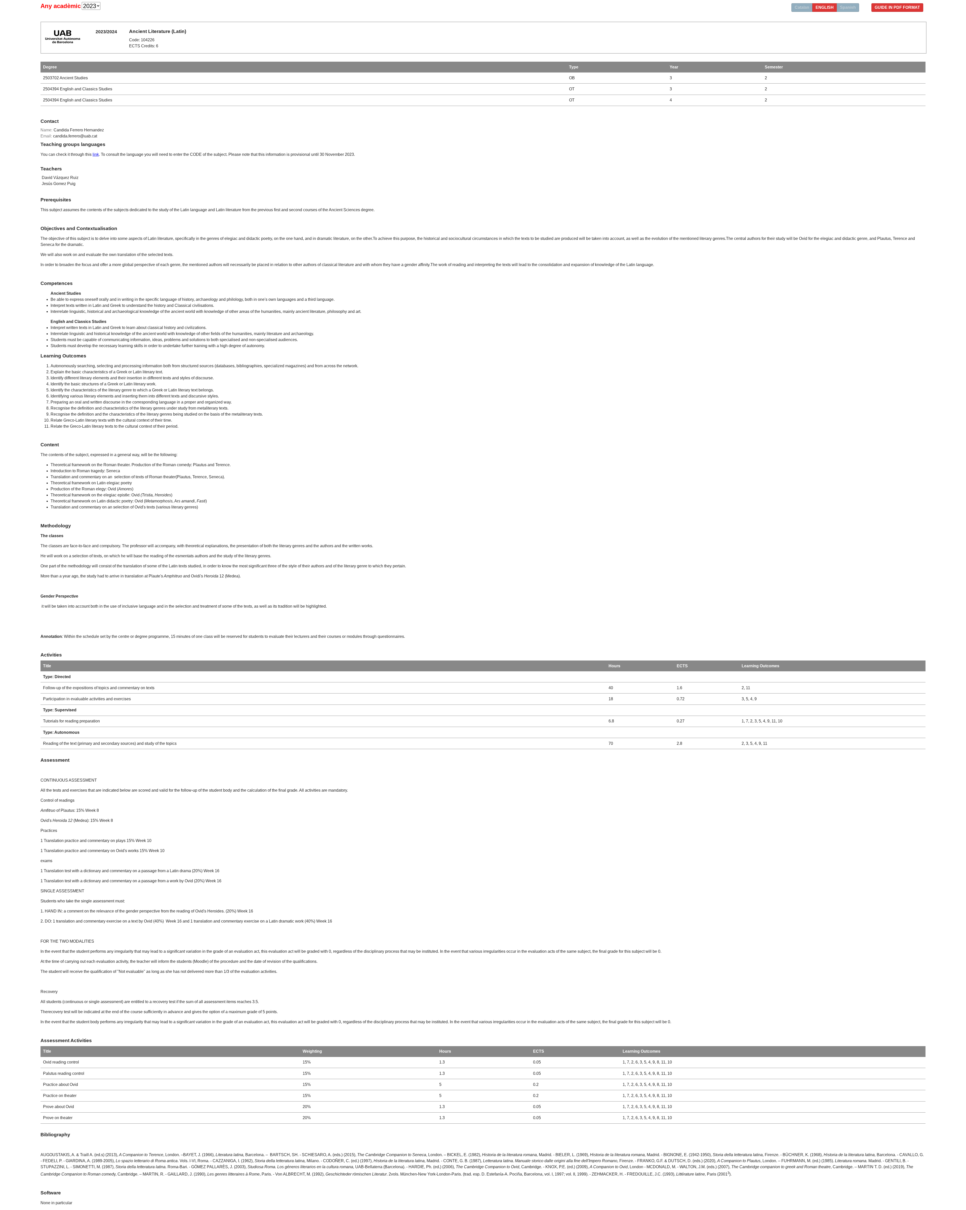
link (96, 154)
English (825, 7)
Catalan (802, 7)
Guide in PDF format (897, 7)
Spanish (848, 7)
